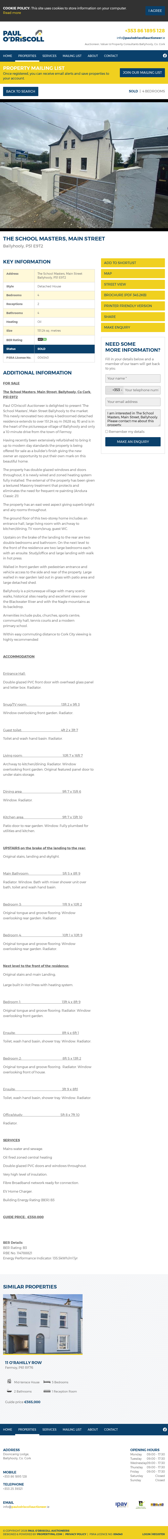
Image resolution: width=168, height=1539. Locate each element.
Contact (111, 56)
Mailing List (72, 56)
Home (7, 56)
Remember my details (126, 432)
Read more (12, 13)
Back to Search (20, 91)
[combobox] (115, 390)
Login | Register (153, 1534)
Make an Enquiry (133, 442)
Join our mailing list (142, 73)
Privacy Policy (75, 1534)
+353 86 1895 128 (145, 31)
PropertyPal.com (49, 1534)
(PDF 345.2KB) (125, 295)
